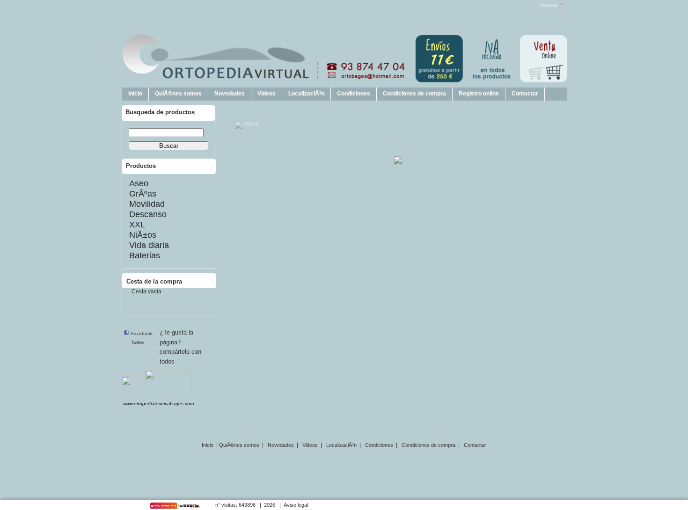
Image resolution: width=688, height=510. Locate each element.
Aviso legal (296, 505)
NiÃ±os (142, 235)
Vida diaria (149, 245)
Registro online (479, 93)
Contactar (525, 93)
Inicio (135, 93)
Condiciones (353, 93)
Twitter (138, 342)
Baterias (144, 255)
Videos (266, 93)
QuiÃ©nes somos (178, 93)
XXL (137, 224)
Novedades (229, 93)
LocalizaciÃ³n (306, 93)
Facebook (142, 333)
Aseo (138, 183)
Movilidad (147, 204)
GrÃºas (142, 193)
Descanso (148, 214)
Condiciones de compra (414, 93)
